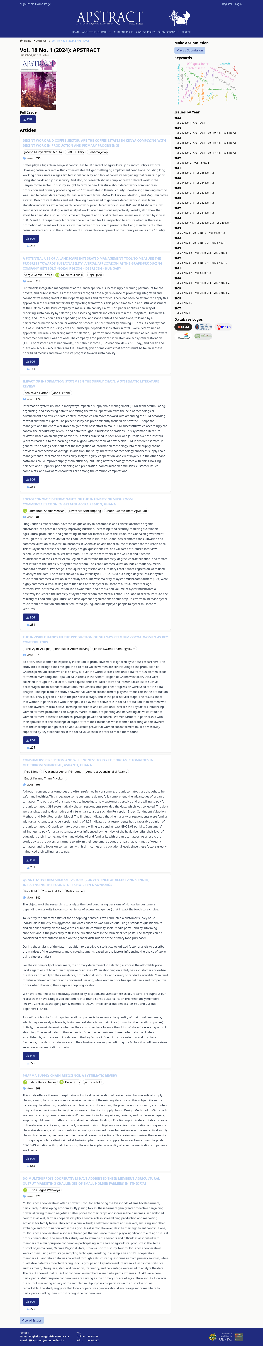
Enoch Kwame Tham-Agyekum (126, 511)
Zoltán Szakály (52, 891)
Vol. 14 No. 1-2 (205, 182)
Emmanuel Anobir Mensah (47, 511)
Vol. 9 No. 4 (183, 232)
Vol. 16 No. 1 (201, 162)
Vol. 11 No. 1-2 (205, 212)
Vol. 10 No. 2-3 (205, 222)
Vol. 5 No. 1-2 (203, 272)
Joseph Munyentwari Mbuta (43, 152)
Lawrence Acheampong (85, 511)
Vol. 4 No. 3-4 (203, 282)
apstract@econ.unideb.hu (48, 1340)
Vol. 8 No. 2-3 (201, 242)
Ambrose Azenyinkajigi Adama (106, 772)
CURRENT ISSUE (123, 32)
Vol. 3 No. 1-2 (222, 292)
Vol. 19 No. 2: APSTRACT (191, 132)
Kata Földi (31, 891)
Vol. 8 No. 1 (218, 242)
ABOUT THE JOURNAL (95, 32)
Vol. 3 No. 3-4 (203, 292)
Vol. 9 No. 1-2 (217, 232)
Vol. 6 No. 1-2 (219, 262)
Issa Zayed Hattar (36, 393)
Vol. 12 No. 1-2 (205, 202)
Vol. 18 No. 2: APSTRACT (191, 142)
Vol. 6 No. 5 (183, 262)
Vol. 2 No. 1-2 (184, 302)
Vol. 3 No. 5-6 (184, 292)
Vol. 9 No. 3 (199, 232)
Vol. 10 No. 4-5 (185, 222)
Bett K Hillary (75, 152)
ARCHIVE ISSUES (145, 32)
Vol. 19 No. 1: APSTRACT (222, 132)
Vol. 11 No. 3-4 (185, 212)
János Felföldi (61, 393)
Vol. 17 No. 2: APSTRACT (191, 152)
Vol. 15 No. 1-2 (205, 172)
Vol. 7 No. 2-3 (203, 252)
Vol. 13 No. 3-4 (185, 192)
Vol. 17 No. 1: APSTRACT (222, 152)
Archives (41, 40)
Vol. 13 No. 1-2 (205, 192)
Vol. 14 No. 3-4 (185, 182)
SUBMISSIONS (167, 32)
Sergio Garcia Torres (38, 275)
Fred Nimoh (32, 772)
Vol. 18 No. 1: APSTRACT (222, 142)
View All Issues (32, 1320)
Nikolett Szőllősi (72, 275)
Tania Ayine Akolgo (37, 649)
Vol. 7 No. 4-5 (184, 252)
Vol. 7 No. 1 (220, 252)
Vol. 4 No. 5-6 (184, 282)
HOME (75, 32)
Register (227, 4)
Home (27, 40)
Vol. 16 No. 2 (184, 162)
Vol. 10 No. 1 (224, 222)
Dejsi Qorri (94, 275)
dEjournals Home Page (35, 4)
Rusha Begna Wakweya (44, 1190)
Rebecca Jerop (98, 152)
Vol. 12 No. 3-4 (185, 202)
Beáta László (74, 891)
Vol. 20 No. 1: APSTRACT (191, 122)
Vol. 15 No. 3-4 (185, 172)
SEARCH (186, 32)
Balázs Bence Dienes (42, 1082)
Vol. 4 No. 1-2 (222, 282)
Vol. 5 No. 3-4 (184, 272)
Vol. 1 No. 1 (183, 312)
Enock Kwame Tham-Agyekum (44, 778)
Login (238, 4)
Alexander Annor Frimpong (63, 772)
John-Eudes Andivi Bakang (71, 649)
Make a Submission (190, 50)
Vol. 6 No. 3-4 (201, 262)
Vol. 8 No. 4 (183, 242)
